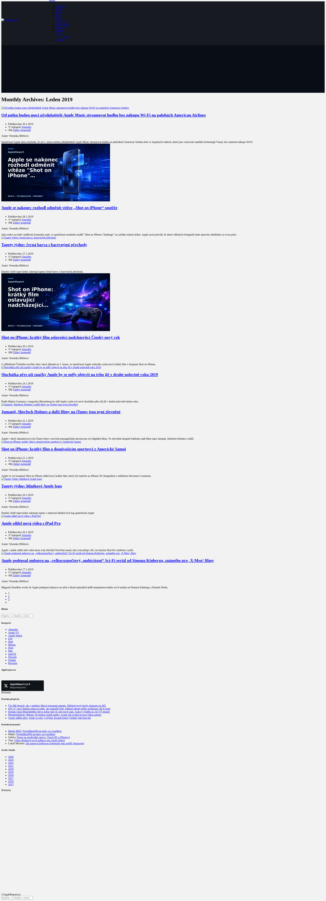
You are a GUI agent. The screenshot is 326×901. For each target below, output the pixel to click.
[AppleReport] (25, 23)
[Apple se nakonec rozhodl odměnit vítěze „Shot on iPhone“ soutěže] (55, 200)
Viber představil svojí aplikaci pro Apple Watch (39, 740)
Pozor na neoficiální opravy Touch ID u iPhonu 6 (43, 737)
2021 (11, 766)
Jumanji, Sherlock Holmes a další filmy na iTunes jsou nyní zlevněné (61, 412)
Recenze (60, 27)
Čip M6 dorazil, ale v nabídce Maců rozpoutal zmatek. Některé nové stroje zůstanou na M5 (57, 705)
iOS (10, 638)
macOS (12, 654)
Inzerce (66, 36)
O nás (59, 33)
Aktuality (61, 6)
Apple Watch (63, 24)
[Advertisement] (103, 815)
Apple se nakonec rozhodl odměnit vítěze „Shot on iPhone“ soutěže (59, 207)
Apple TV (61, 21)
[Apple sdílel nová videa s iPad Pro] (21, 516)
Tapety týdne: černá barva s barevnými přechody (44, 244)
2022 (11, 762)
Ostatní (59, 30)
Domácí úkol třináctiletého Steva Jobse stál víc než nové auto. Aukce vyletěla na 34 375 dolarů (59, 711)
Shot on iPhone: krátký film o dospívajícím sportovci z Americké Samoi (63, 449)
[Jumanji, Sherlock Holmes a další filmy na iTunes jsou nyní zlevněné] (39, 404)
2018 (11, 775)
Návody (60, 39)
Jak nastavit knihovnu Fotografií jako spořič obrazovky (54, 743)
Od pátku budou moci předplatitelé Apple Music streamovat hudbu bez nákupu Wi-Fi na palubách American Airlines (103, 115)
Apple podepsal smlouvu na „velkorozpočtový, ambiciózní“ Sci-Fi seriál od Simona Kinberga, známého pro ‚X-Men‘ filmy (107, 560)
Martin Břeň (14, 731)
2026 (11, 756)
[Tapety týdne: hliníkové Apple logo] (21, 479)
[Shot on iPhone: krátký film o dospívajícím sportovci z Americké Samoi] (41, 441)
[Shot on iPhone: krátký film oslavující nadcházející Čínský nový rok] (55, 330)
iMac (58, 18)
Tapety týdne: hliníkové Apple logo (31, 486)
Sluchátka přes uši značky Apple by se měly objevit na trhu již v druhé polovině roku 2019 (79, 374)
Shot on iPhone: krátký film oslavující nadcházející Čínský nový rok (60, 337)
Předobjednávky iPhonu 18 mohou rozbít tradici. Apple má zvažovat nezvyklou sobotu (54, 714)
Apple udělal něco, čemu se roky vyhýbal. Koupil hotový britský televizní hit (49, 717)
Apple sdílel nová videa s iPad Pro (31, 523)
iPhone (59, 9)
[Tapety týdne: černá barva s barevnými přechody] (28, 237)
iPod (58, 15)
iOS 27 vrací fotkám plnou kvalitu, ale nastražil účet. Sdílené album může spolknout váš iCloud (59, 708)
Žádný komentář (22, 130)
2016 (11, 781)
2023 (11, 759)
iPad (58, 12)
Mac (10, 650)
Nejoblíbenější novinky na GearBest (42, 731)
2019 (11, 772)
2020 (11, 769)
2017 (11, 778)
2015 (11, 784)
